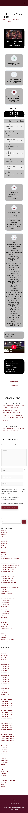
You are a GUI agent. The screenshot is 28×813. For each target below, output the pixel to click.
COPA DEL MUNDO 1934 (6, 699)
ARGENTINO (6, 409)
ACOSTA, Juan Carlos (10, 426)
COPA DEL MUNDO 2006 (6, 721)
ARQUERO (3, 556)
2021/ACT (16, 407)
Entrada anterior (14, 381)
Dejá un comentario (7, 405)
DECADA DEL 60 (5, 606)
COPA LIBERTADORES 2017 (7, 734)
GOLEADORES (4, 624)
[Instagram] (14, 800)
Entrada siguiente (14, 385)
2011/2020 (11, 407)
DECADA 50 (4, 747)
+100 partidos (4, 532)
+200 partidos (4, 539)
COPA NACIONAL (5, 596)
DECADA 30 (4, 743)
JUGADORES (6, 420)
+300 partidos (16, 405)
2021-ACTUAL (4, 655)
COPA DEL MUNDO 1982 (6, 708)
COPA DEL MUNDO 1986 (6, 710)
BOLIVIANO (3, 659)
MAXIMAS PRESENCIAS (6, 628)
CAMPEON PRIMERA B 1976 (7, 576)
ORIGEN (3, 633)
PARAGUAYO (4, 773)
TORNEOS (3, 786)
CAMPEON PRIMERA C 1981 (7, 578)
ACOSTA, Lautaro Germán (11, 403)
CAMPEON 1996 (5, 679)
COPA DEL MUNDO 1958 (6, 701)
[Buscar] (24, 522)
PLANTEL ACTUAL (5, 778)
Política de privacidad (14, 805)
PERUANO (3, 775)
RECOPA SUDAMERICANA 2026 (8, 780)
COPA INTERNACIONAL (6, 593)
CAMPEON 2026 (5, 688)
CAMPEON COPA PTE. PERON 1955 (9, 563)
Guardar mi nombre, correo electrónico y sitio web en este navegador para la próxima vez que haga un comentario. (13, 491)
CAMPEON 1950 (5, 664)
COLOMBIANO (4, 692)
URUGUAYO (3, 789)
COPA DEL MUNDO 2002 (6, 719)
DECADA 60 (4, 749)
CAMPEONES (20, 417)
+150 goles (3, 534)
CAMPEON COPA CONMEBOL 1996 (9, 561)
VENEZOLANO (4, 791)
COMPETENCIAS (5, 591)
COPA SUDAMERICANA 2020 (7, 738)
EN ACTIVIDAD (4, 620)
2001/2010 (5, 407)
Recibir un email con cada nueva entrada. (13, 503)
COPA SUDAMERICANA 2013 (7, 736)
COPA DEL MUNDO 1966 (6, 705)
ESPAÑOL (3, 764)
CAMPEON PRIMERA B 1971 (7, 574)
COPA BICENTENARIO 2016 (7, 697)
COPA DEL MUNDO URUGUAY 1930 (9, 732)
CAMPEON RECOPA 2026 (7, 580)
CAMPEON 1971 (5, 670)
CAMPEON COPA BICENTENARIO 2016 (10, 558)
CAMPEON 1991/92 (5, 677)
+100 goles (3, 530)
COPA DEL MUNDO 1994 (6, 714)
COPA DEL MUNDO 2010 (6, 723)
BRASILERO (3, 662)
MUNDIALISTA (4, 771)
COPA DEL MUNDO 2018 (6, 727)
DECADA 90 (4, 756)
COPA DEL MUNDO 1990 (6, 712)
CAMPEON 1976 (5, 672)
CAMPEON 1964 (5, 668)
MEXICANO (3, 769)
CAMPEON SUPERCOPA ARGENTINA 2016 (10, 582)
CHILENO (3, 690)
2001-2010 (3, 651)
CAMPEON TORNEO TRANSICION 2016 (10, 587)
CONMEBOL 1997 (5, 694)
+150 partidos (4, 536)
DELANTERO (21, 419)
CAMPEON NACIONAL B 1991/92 (8, 567)
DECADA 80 (4, 754)
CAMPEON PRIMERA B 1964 (7, 571)
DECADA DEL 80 (5, 611)
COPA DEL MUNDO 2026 (6, 729)
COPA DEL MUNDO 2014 (6, 725)
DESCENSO (3, 758)
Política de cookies (14, 803)
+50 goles (22, 405)
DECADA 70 (4, 751)
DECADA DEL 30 (5, 600)
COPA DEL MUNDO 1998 (6, 716)
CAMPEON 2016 (5, 686)
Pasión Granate (9, 3)
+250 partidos (4, 541)
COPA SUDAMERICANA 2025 (10, 419)
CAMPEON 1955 (5, 666)
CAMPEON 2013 (5, 683)
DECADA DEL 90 (5, 613)
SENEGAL (3, 784)
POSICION (3, 637)
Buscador (3, 518)
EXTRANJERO (4, 622)
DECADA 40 (4, 745)
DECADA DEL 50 (5, 604)
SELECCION (3, 782)
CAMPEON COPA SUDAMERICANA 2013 (10, 565)
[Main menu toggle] (25, 3)
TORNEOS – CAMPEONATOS (7, 639)
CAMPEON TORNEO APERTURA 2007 (9, 585)
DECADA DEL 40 (5, 602)
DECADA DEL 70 (5, 609)
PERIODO (3, 635)
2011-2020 (3, 653)
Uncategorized (4, 641)
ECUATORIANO (4, 760)
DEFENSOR (9, 430)
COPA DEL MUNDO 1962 (6, 703)
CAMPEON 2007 (5, 681)
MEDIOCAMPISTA (5, 631)
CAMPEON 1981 (5, 675)
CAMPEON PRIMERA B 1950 (7, 569)
